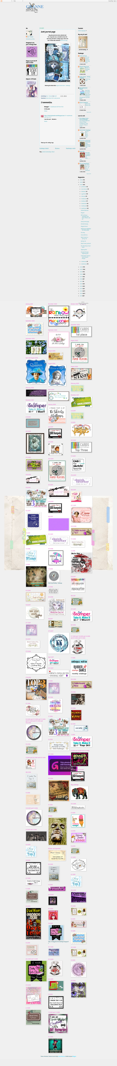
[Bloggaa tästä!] (62, 96)
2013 (81, 291)
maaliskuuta (84, 208)
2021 (81, 272)
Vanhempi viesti (70, 148)
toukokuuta (84, 203)
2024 (81, 184)
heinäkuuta (84, 198)
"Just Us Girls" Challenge (85, 130)
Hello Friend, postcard (86, 243)
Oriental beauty (84, 224)
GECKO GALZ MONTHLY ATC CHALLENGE (86, 229)
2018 (81, 279)
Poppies (82, 212)
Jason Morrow (61, 1056)
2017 (81, 281)
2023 (81, 267)
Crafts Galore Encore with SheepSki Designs (85, 257)
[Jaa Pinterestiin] (66, 96)
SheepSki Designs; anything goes (85, 252)
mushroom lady (63, 40)
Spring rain (83, 241)
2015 (81, 286)
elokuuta (83, 196)
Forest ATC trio (84, 235)
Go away (83, 232)
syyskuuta (83, 194)
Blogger (74, 1056)
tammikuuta (84, 264)
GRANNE (35, 6)
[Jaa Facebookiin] (64, 96)
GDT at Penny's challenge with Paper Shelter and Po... (85, 217)
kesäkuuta (83, 201)
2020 (81, 274)
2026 (81, 180)
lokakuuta (83, 191)
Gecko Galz (82, 151)
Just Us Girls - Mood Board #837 (86, 134)
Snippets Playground (84, 66)
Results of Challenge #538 (87, 69)
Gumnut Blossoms (84, 210)
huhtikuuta (84, 206)
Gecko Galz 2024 (50, 98)
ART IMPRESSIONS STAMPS (83, 88)
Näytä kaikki (89, 112)
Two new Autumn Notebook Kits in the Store (87, 60)
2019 (81, 276)
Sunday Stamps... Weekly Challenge (85, 77)
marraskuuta (84, 189)
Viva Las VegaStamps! (84, 163)
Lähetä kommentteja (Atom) (48, 152)
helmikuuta (84, 261)
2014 (81, 288)
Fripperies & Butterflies (85, 141)
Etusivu (57, 148)
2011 (81, 296)
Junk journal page (85, 221)
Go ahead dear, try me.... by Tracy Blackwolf (87, 167)
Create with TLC (83, 56)
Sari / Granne (30, 37)
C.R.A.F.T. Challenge (84, 102)
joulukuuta (83, 186)
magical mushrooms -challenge (63, 85)
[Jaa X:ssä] (63, 96)
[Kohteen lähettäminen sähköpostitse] (61, 96)
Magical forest (84, 226)
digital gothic (84, 249)
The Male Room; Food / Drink (86, 246)
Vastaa (45, 111)
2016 (81, 284)
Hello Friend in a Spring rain (84, 238)
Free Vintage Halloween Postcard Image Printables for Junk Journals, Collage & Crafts (85, 123)
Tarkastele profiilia (30, 39)
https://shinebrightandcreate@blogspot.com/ (54, 115)
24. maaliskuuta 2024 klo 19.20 (56, 106)
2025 (81, 182)
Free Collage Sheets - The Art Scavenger (84, 119)
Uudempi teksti (44, 148)
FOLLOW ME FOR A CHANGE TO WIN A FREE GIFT (87, 144)
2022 (81, 269)
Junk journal (57, 98)
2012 (81, 293)
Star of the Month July (87, 104)
